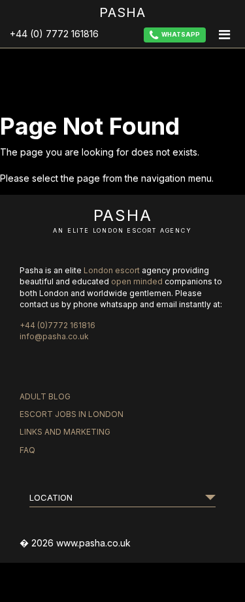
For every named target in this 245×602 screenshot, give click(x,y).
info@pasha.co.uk (54, 336)
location (51, 497)
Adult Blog (45, 396)
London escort (112, 270)
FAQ (27, 450)
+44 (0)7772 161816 (57, 325)
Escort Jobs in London (71, 414)
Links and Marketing (65, 432)
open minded (137, 281)
